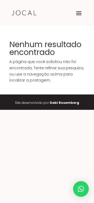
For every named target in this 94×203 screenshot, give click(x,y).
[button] (81, 189)
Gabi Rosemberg (64, 102)
